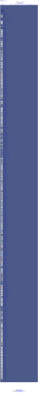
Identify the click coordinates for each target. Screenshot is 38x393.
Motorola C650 (4, 32)
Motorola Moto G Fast (5, 137)
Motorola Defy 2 (4, 37)
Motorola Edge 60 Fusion (5, 83)
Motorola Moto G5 (5, 206)
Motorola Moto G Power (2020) (6, 142)
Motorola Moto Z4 (5, 283)
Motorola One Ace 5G (5, 309)
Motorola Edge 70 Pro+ (5, 99)
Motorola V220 (4, 350)
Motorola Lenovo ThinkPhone (6, 112)
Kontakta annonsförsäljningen (21, 391)
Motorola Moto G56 (5, 219)
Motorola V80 (4, 364)
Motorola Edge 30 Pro (5, 65)
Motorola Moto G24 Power (5, 185)
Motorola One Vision (5, 316)
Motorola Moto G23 (5, 182)
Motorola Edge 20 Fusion (5, 55)
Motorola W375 (4, 372)
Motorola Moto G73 (5, 245)
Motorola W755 (4, 379)
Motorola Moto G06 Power (5, 164)
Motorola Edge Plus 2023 (5, 102)
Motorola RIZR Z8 (5, 340)
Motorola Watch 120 (4, 16)
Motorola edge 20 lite (5, 57)
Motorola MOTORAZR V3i (5, 291)
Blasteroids (24, 390)
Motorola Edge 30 (4, 60)
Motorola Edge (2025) (5, 52)
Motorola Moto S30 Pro (5, 276)
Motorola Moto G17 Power (5, 177)
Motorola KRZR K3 (5, 109)
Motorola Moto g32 (5, 190)
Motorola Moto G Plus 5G (5, 140)
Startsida (15, 3)
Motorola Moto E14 (5, 117)
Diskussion (22, 3)
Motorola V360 (4, 353)
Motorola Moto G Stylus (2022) (6, 152)
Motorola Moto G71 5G (5, 242)
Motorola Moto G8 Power (5, 253)
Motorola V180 (4, 348)
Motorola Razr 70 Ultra (5, 334)
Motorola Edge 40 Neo (5, 70)
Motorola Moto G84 (5, 258)
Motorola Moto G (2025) (5, 135)
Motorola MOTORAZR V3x (5, 294)
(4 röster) (6, 110)
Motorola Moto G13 (5, 169)
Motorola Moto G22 (5, 180)
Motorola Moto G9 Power (5, 271)
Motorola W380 (4, 374)
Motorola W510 (4, 377)
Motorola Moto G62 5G (5, 229)
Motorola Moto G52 (5, 211)
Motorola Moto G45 (5, 203)
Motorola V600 (4, 361)
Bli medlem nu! (22, 2)
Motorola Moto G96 (5, 273)
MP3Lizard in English (22, 390)
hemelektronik (5, 8)
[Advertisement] (19, 6)
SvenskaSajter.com (18, 389)
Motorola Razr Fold (5, 337)
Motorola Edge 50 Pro (5, 78)
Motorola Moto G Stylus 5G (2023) (6, 156)
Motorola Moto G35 (5, 193)
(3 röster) (6, 297)
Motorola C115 (4, 29)
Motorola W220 (4, 369)
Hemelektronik (20, 3)
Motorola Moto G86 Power (5, 263)
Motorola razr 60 (4, 329)
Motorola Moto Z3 (5, 281)
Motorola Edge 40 (4, 68)
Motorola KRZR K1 (5, 107)
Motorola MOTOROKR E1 (5, 299)
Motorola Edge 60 (4, 81)
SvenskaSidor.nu (21, 389)
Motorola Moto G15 (5, 172)
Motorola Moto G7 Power (5, 240)
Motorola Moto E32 (5, 125)
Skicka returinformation (18, 391)
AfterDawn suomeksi (19, 390)
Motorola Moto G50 (5, 208)
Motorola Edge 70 (4, 91)
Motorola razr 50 (4, 324)
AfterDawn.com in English (16, 390)
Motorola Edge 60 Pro (5, 86)
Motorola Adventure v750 (5, 24)
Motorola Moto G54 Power (5, 216)
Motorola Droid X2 (5, 39)
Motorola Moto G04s (5, 159)
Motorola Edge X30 (5, 104)
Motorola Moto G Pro (5, 147)
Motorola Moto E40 (5, 130)
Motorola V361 (4, 355)
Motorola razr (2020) (5, 319)
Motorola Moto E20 (5, 120)
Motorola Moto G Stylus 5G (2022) (6, 154)
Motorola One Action (5, 311)
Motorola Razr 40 (4, 321)
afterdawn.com (2, 8)
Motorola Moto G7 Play (5, 237)
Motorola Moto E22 (5, 122)
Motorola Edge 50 (4, 73)
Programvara (18, 3)
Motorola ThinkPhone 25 (5, 345)
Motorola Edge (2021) (5, 47)
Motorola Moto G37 (5, 195)
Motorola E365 (4, 42)
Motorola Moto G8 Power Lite (6, 255)
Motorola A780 (4, 22)
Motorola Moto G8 (5, 250)
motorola (10, 8)
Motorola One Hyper (5, 314)
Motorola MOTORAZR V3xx (6, 296)
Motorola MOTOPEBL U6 (5, 286)
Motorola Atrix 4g (4, 27)
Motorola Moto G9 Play (5, 268)
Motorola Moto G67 (5, 232)
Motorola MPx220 (5, 304)
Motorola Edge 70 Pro (5, 97)
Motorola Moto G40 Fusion (5, 198)
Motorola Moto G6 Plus (5, 224)
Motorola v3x (4, 356)
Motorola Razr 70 (4, 332)
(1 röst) (5, 28)
